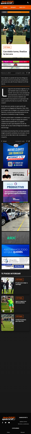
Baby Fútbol (23, 7)
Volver (5, 141)
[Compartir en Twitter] (29, 73)
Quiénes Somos (23, 421)
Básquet (13, 7)
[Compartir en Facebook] (27, 73)
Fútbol (5, 7)
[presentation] (26, 7)
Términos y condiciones (23, 423)
